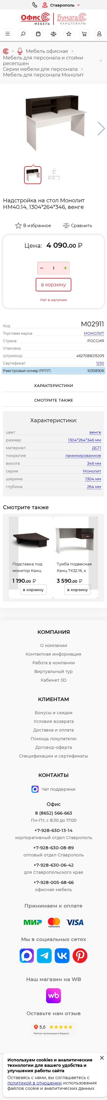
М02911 (92, 324)
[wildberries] (53, 996)
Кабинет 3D (54, 680)
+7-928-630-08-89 (53, 847)
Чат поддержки (58, 789)
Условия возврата (54, 721)
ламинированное (83, 455)
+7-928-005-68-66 (54, 882)
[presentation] (13, 553)
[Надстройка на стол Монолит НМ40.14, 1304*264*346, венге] (53, 122)
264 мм (94, 486)
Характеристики (53, 385)
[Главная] (6, 51)
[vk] (27, 956)
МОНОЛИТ (94, 333)
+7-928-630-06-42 (54, 865)
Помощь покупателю (53, 738)
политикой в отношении (34, 1083)
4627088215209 (90, 356)
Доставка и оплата (53, 730)
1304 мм (93, 478)
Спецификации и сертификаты (53, 756)
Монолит (92, 471)
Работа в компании (53, 662)
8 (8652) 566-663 (53, 813)
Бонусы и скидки (54, 712)
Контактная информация (53, 654)
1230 (100, 363)
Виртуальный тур (53, 671)
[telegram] (44, 956)
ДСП (96, 447)
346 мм (94, 463)
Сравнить (81, 225)
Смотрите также (53, 400)
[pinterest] (80, 956)
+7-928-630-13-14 (53, 830)
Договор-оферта (53, 747)
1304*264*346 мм (84, 439)
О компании (53, 645)
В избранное (37, 225)
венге (95, 432)
